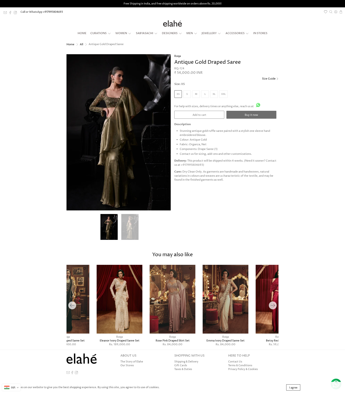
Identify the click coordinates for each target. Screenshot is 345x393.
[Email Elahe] (6, 13)
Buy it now (251, 115)
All (81, 44)
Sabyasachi (144, 33)
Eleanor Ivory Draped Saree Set (119, 340)
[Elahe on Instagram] (16, 13)
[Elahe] (172, 23)
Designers (170, 33)
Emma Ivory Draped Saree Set (225, 340)
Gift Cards (180, 365)
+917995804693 (53, 12)
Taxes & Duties (183, 369)
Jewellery (209, 33)
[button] (165, 59)
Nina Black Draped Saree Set (66, 340)
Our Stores (127, 365)
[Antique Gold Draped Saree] (118, 132)
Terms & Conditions (240, 365)
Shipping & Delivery (186, 361)
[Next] (273, 305)
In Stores (260, 33)
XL (214, 94)
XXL (223, 94)
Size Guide (269, 79)
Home (82, 33)
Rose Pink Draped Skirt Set (173, 340)
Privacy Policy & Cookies (243, 369)
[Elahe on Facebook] (11, 13)
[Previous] (72, 305)
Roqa (177, 56)
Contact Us (235, 361)
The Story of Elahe (131, 361)
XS (178, 94)
